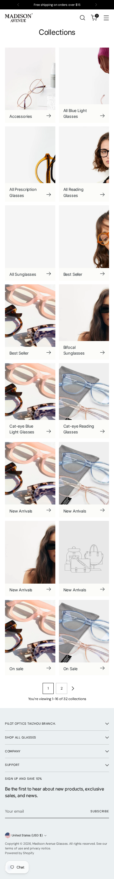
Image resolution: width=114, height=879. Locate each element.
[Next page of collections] (72, 688)
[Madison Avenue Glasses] (19, 17)
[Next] (96, 4)
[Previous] (18, 4)
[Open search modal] (82, 18)
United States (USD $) (27, 835)
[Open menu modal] (106, 18)
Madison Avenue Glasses (50, 844)
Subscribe (99, 811)
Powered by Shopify (19, 853)
